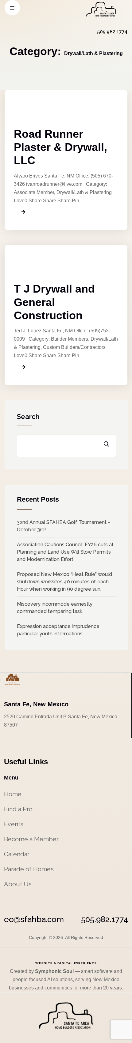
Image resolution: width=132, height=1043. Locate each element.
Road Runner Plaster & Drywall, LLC (60, 147)
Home (12, 794)
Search (28, 417)
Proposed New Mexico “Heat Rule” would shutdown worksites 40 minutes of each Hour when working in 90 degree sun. (64, 581)
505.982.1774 (104, 919)
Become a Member (31, 839)
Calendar (16, 854)
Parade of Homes (29, 869)
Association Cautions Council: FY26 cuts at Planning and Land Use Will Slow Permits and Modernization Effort (65, 552)
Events (13, 824)
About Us (18, 884)
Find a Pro (18, 809)
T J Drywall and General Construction (54, 301)
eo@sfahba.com (34, 919)
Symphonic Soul (55, 971)
